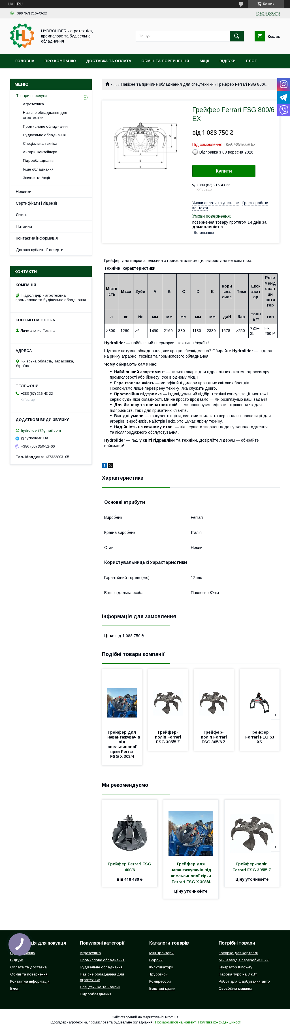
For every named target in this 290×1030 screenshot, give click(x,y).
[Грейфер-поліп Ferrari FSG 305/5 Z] (168, 697)
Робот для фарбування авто (244, 981)
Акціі (204, 61)
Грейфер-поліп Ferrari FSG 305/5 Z (168, 737)
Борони (156, 960)
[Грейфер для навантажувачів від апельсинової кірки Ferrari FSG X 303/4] (122, 697)
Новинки (23, 191)
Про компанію (60, 61)
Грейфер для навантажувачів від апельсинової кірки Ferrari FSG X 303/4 (124, 744)
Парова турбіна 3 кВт (238, 974)
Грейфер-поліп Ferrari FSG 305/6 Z (214, 737)
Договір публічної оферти (39, 249)
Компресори (160, 981)
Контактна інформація (37, 238)
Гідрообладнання (38, 160)
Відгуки (227, 61)
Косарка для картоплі (238, 953)
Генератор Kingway (235, 967)
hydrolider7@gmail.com (41, 430)
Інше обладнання (38, 169)
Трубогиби (158, 974)
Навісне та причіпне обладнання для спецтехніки (167, 84)
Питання (24, 226)
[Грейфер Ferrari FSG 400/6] (129, 828)
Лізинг (21, 215)
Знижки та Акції (36, 178)
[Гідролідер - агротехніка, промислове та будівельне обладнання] (22, 46)
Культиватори (161, 967)
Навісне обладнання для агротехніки (45, 115)
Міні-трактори (161, 953)
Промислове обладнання (45, 126)
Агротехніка (33, 104)
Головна (24, 61)
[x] (110, 466)
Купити (224, 171)
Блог (251, 61)
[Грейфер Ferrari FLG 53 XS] (260, 697)
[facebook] (104, 466)
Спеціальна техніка (40, 143)
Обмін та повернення (165, 61)
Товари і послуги (31, 95)
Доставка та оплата (108, 61)
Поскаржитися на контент (175, 1022)
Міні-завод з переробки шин (243, 960)
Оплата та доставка (28, 967)
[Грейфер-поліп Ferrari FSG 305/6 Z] (214, 697)
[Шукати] (237, 36)
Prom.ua (171, 1017)
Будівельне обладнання (44, 135)
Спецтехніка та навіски (100, 987)
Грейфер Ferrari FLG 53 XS (260, 737)
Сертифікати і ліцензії (36, 203)
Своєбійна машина (235, 988)
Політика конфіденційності (219, 1022)
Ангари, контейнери (40, 152)
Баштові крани (162, 988)
